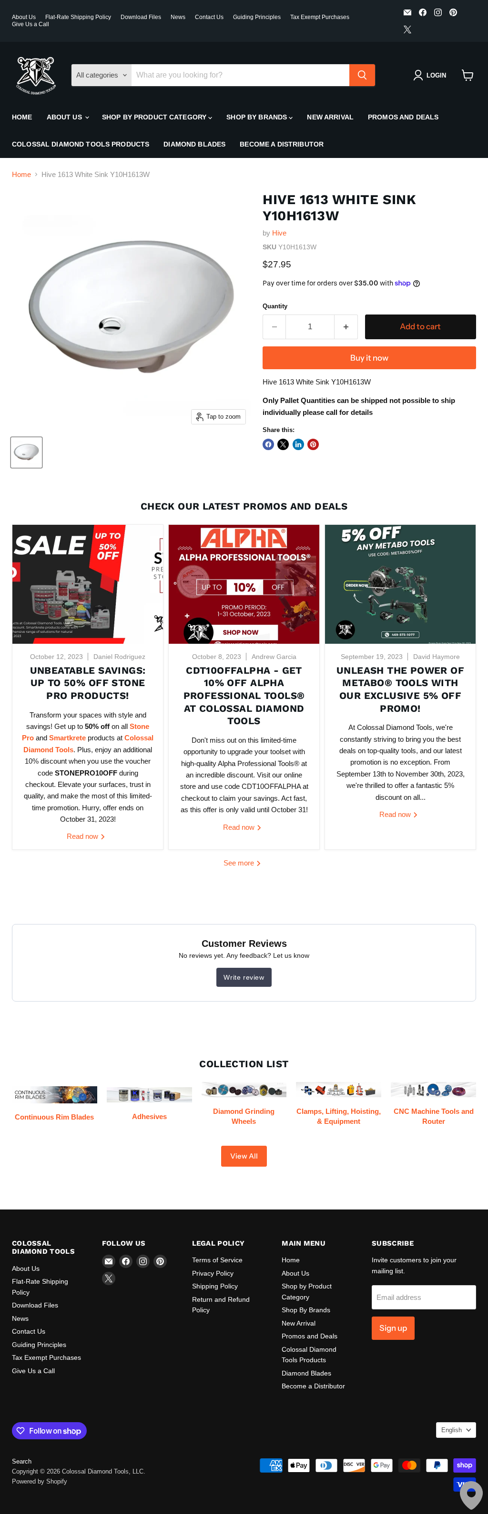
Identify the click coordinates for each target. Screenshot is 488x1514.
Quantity (275, 306)
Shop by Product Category (155, 117)
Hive (279, 233)
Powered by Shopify (39, 1481)
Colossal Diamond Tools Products (80, 144)
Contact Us (209, 17)
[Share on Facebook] (268, 444)
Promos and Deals (403, 117)
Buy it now (369, 358)
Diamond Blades (194, 144)
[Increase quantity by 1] (346, 327)
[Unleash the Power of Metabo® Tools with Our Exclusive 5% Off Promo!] (400, 584)
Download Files (141, 17)
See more (240, 863)
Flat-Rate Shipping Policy (78, 17)
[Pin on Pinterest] (313, 444)
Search (21, 1461)
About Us (24, 17)
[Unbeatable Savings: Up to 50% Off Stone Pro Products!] (87, 584)
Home (22, 117)
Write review (244, 977)
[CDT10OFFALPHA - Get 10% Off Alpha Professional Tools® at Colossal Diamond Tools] (244, 584)
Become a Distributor (282, 144)
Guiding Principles (257, 17)
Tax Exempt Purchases (319, 17)
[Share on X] (283, 444)
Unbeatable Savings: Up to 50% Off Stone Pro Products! (88, 683)
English (451, 1430)
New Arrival (330, 117)
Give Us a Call (30, 24)
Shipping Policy (215, 1286)
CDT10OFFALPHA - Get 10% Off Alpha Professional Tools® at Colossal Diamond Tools (244, 696)
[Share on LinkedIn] (298, 444)
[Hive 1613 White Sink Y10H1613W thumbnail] (26, 452)
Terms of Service (217, 1260)
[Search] (362, 75)
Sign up (393, 1328)
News (178, 17)
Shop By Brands (257, 117)
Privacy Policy (213, 1273)
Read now (83, 836)
